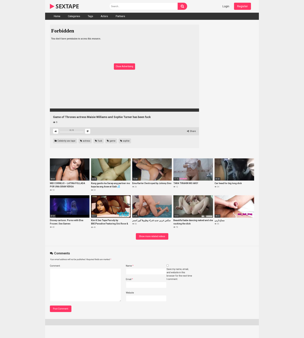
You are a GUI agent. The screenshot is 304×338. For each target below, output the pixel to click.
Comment (55, 266)
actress (86, 141)
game (112, 141)
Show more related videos (152, 236)
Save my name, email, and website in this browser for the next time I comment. (179, 274)
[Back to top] (293, 328)
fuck (99, 141)
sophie (126, 141)
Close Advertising (124, 66)
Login (225, 6)
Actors (104, 16)
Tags (90, 16)
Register (242, 6)
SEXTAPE (66, 6)
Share (192, 131)
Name (129, 266)
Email (129, 279)
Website (130, 292)
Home (57, 16)
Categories (74, 16)
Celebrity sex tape (66, 141)
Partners (120, 16)
